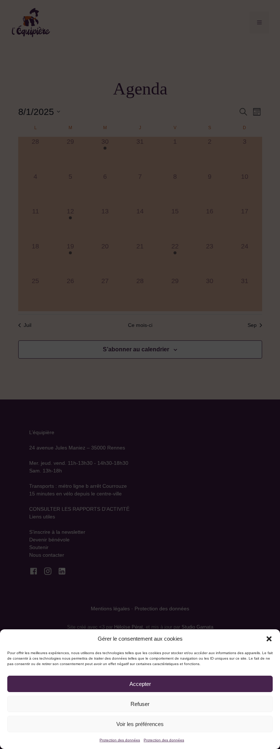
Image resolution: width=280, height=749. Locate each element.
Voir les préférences (140, 724)
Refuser (140, 704)
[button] (269, 638)
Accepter (140, 684)
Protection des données (120, 740)
